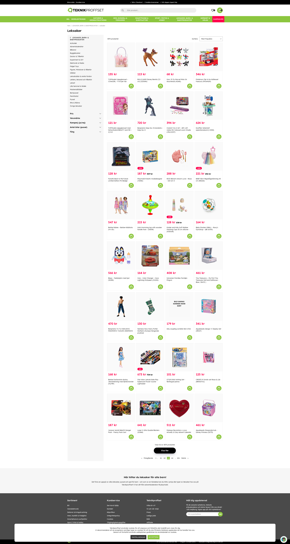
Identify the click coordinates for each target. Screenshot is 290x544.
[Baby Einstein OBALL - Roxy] (208, 205)
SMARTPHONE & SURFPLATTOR (77, 519)
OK (220, 514)
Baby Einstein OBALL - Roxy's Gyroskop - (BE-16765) (207, 228)
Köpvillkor (111, 512)
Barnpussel (74, 93)
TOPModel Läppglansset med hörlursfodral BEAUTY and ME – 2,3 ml (120, 130)
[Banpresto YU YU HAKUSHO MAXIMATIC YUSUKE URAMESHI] (121, 306)
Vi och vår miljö (153, 509)
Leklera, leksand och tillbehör (81, 80)
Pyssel (72, 99)
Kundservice (80, 2)
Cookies (110, 519)
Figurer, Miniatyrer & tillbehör (81, 70)
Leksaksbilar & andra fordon (81, 76)
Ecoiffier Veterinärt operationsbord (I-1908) (205, 129)
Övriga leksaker (76, 106)
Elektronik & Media (77, 63)
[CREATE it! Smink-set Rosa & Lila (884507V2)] (208, 357)
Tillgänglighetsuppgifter (116, 522)
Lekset (72, 83)
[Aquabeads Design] (208, 306)
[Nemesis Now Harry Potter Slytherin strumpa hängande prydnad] (150, 306)
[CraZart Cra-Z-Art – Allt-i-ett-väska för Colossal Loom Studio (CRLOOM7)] (179, 106)
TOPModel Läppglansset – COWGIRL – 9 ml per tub (118, 80)
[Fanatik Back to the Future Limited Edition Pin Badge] (121, 156)
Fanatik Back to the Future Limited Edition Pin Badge (118, 180)
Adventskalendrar (76, 47)
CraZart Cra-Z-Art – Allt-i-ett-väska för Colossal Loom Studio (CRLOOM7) (179, 130)
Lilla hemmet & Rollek (78, 86)
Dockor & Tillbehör (77, 56)
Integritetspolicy (113, 516)
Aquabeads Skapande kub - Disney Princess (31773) (206, 431)
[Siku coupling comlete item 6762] (179, 306)
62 (165, 458)
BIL (68, 505)
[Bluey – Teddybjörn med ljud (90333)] (121, 256)
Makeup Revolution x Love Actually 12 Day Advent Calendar (179, 431)
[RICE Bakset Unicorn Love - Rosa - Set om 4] (179, 156)
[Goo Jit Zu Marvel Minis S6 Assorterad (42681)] (179, 57)
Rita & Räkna (75, 103)
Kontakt (110, 509)
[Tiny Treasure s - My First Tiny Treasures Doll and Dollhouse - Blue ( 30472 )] (208, 256)
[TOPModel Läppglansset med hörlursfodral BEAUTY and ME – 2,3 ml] (121, 106)
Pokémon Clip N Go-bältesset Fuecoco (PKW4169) (207, 80)
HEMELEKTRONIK (73, 509)
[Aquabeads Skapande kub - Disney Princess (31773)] (208, 408)
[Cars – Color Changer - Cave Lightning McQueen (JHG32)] (150, 256)
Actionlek (73, 43)
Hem (68, 26)
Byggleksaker (75, 53)
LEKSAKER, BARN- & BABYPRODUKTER (85, 26)
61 (161, 458)
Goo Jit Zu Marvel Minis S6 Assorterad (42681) (177, 80)
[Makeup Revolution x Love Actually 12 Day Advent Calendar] (179, 408)
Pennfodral (74, 96)
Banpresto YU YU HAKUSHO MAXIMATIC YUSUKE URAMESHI (120, 330)
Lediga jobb (151, 516)
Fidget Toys (74, 66)
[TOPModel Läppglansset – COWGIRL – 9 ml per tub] (121, 57)
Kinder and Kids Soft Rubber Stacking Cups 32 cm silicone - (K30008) (178, 229)
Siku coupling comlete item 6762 (179, 329)
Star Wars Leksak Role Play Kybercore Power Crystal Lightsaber (147, 382)
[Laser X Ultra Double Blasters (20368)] (150, 408)
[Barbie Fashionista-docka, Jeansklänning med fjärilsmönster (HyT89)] (121, 357)
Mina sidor (71, 2)
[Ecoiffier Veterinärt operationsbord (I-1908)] (208, 106)
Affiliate (150, 522)
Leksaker (102, 26)
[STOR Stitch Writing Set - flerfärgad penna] (179, 357)
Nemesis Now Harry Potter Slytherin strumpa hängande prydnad (148, 331)
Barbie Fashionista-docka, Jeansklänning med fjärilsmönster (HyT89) (121, 382)
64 (172, 458)
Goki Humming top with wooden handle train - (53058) (149, 228)
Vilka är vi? (151, 505)
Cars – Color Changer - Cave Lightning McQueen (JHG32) (148, 279)
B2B (148, 519)
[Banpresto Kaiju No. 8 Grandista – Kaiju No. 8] (150, 106)
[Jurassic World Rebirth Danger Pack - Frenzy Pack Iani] (121, 408)
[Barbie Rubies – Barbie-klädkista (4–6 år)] (121, 205)
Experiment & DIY (76, 60)
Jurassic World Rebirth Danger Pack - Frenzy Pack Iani (119, 431)
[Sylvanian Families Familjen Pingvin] (179, 256)
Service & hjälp (113, 505)
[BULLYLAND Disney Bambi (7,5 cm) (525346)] (150, 57)
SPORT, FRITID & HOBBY (75, 522)
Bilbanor (73, 50)
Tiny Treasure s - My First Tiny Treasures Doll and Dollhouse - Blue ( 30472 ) (207, 280)
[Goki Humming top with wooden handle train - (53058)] (150, 205)
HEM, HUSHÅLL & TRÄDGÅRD (76, 516)
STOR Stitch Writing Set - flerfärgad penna (176, 381)
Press (149, 512)
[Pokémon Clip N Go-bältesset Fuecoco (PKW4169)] (208, 57)
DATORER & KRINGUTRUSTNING (77, 512)
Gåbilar (73, 73)
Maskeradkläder (76, 89)
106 (178, 458)
